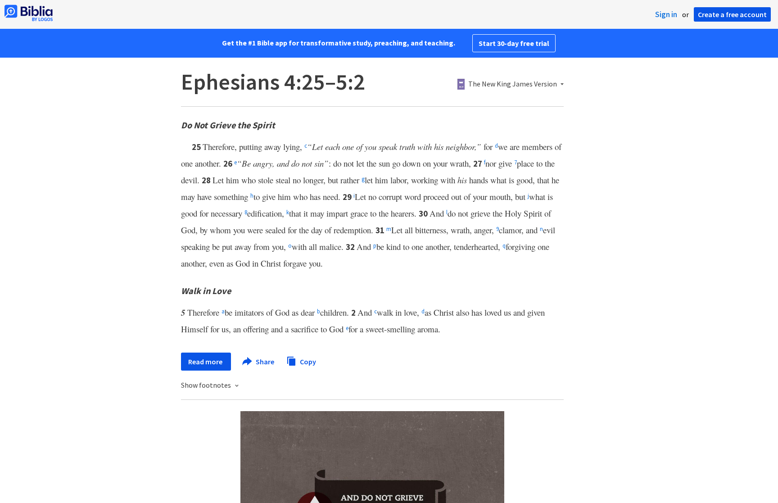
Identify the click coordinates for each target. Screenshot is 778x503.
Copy (307, 361)
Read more (206, 361)
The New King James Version (512, 84)
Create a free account (732, 14)
